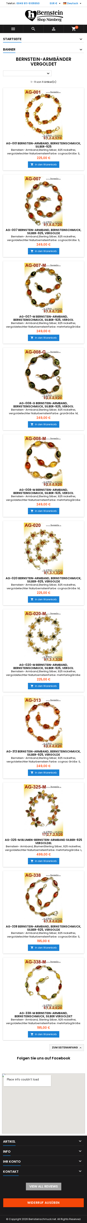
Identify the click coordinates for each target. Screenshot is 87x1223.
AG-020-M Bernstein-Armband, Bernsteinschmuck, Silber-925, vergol (43, 666)
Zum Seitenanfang (67, 1047)
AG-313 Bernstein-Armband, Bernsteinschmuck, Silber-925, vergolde (43, 753)
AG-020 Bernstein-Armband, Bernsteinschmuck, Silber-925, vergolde (43, 579)
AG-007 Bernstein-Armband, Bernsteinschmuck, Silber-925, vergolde (43, 231)
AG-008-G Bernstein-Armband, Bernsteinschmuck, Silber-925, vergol (43, 404)
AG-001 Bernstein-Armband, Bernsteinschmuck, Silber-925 (43, 145)
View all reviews (43, 1186)
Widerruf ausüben (43, 1203)
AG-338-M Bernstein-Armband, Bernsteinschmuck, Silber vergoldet (43, 1014)
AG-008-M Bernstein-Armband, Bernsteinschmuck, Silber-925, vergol (43, 491)
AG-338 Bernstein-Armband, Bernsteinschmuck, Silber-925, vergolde (43, 928)
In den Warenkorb (44, 164)
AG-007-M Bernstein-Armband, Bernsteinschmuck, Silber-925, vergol (43, 318)
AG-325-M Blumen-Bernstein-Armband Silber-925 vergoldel (43, 841)
